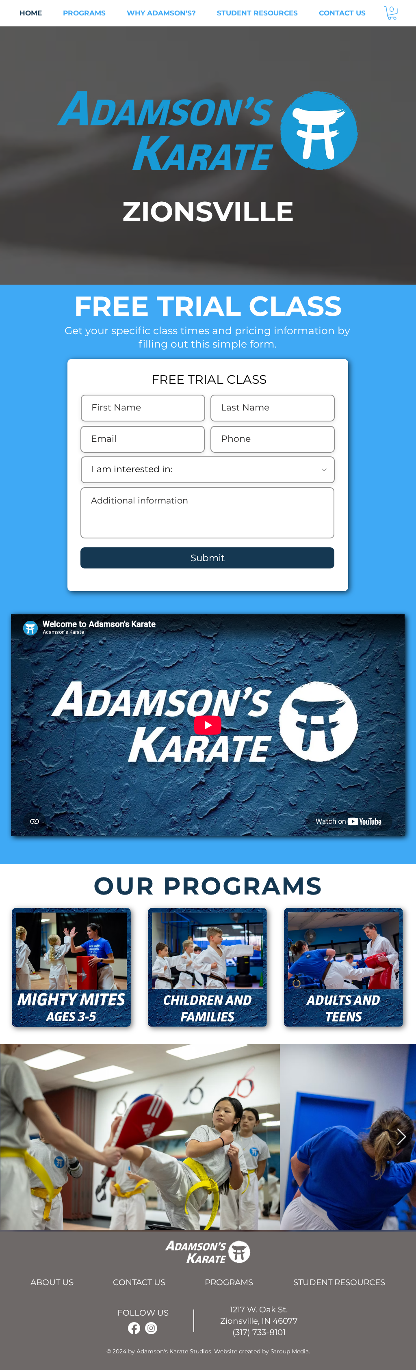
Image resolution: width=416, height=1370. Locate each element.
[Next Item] (401, 1137)
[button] (392, 13)
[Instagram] (151, 1328)
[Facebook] (134, 1328)
